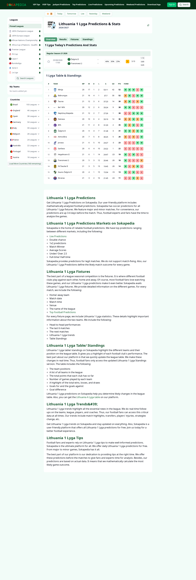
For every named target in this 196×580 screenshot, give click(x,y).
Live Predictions (95, 4)
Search (186, 4)
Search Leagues (26, 78)
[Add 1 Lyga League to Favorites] (148, 25)
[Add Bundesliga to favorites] (39, 63)
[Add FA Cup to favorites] (39, 54)
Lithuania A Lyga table (88, 397)
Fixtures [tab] (75, 39)
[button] (25, 104)
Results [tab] (63, 39)
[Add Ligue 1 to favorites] (39, 59)
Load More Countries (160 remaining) (25, 163)
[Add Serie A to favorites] (39, 68)
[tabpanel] (98, 113)
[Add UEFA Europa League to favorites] (39, 36)
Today (59, 14)
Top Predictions (79, 4)
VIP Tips (36, 4)
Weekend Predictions (135, 4)
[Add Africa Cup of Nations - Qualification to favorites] (39, 45)
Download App (154, 4)
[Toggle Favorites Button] (48, 61)
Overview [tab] (50, 39)
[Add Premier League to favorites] (39, 50)
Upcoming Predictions (114, 4)
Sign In (172, 4)
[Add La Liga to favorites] (39, 73)
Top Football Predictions (63, 312)
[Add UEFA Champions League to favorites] (39, 31)
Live (82, 14)
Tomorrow (71, 14)
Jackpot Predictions (61, 4)
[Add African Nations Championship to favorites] (39, 40)
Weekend (106, 14)
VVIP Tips (46, 4)
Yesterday (93, 14)
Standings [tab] (88, 39)
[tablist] (69, 39)
